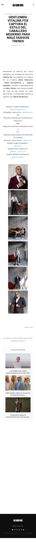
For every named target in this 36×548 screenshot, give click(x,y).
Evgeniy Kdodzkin (20, 14)
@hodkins (18, 146)
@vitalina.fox (28, 112)
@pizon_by (28, 140)
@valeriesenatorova (18, 109)
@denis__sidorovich (18, 152)
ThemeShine (29, 533)
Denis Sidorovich (9, 14)
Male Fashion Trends (12, 533)
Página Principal (18, 526)
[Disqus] (18, 446)
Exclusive (29, 14)
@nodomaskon (18, 157)
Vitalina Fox (22, 341)
